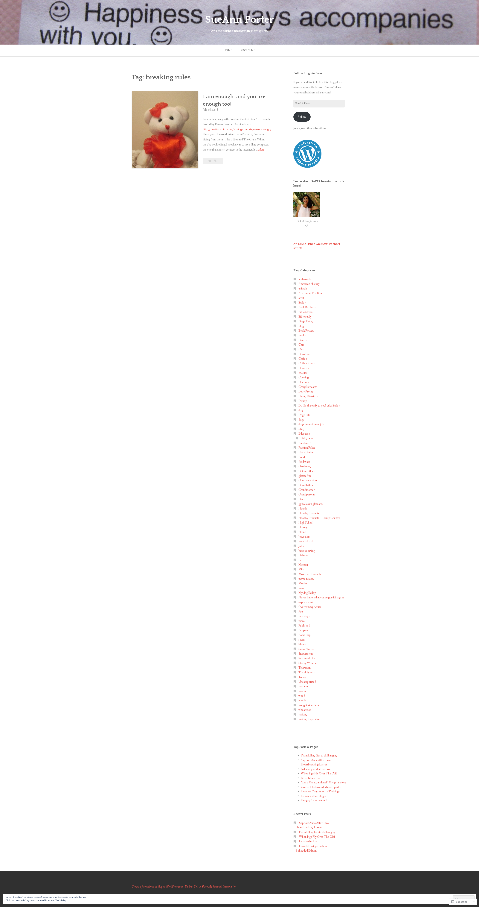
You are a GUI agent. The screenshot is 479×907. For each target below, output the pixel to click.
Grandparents (306, 495)
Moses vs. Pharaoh (309, 574)
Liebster (303, 555)
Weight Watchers (308, 705)
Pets (300, 612)
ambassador (305, 279)
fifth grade (307, 438)
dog (300, 410)
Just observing (306, 551)
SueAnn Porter (239, 19)
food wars (304, 462)
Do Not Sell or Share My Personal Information (210, 887)
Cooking (303, 378)
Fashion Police (306, 448)
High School (305, 523)
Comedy (303, 368)
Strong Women (307, 663)
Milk (301, 569)
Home (228, 50)
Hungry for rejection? (314, 801)
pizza (301, 621)
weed (301, 696)
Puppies (303, 630)
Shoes (302, 644)
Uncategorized (307, 682)
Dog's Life (304, 415)
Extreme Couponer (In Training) (320, 792)
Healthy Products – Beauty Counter (319, 518)
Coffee (302, 359)
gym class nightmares (311, 504)
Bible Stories (306, 312)
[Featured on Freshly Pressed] (307, 167)
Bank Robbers (307, 307)
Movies (302, 584)
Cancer (302, 340)
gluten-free (305, 476)
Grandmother (306, 490)
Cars (301, 345)
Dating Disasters (308, 396)
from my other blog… (313, 796)
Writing (302, 715)
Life (300, 560)
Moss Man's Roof (311, 778)
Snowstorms (305, 654)
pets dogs (304, 616)
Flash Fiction (306, 452)
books (302, 335)
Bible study (305, 317)
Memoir (303, 565)
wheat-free (304, 710)
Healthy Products (308, 513)
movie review (306, 579)
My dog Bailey (307, 593)
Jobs (301, 546)
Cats (301, 349)
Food (301, 457)
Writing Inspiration (309, 719)
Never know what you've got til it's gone (321, 598)
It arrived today (308, 842)
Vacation (303, 686)
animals (302, 289)
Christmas (304, 354)
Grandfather (305, 485)
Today (302, 677)
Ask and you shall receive (316, 769)
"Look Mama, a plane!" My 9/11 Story (323, 783)
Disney (302, 401)
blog (301, 326)
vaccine (302, 691)
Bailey (302, 303)
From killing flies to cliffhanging (319, 756)
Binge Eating (305, 321)
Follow (302, 117)
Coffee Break (306, 363)
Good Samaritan (308, 481)
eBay (301, 429)
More (261, 150)
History (302, 527)
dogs (301, 420)
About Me (247, 50)
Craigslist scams (307, 387)
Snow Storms (306, 649)
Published (304, 626)
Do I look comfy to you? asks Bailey (319, 406)
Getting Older (306, 471)
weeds (302, 701)
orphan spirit (305, 602)
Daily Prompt (306, 392)
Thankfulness (306, 672)
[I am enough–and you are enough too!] (215, 161)
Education (304, 434)
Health (302, 509)
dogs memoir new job (311, 424)
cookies (302, 373)
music (301, 588)
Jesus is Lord (305, 541)
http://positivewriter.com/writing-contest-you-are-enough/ (237, 129)
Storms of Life (306, 658)
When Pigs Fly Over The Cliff (319, 774)
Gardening (304, 466)
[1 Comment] (210, 161)
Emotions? (304, 443)
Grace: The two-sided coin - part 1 (321, 787)
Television (304, 668)
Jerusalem (304, 537)
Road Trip (304, 635)
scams (302, 640)
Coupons (303, 382)
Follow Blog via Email (308, 73)
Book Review (306, 331)
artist (301, 298)
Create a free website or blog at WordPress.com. (157, 887)
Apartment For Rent (310, 293)
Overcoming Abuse (309, 607)
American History (309, 284)
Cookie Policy (60, 900)
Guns (301, 499)
